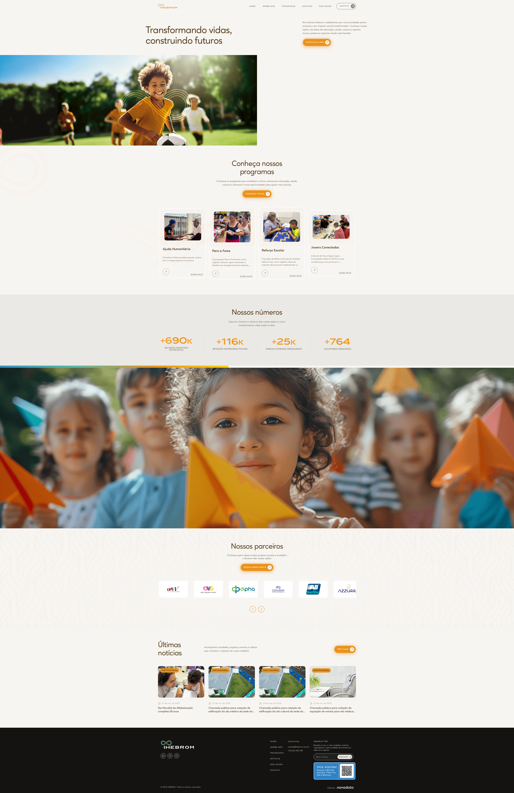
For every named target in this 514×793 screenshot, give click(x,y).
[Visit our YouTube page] (176, 755)
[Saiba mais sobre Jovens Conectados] (314, 270)
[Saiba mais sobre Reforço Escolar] (265, 273)
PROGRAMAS (277, 753)
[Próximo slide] (261, 609)
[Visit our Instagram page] (170, 755)
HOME (273, 741)
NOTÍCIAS (275, 758)
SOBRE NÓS (276, 747)
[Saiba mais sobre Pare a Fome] (215, 273)
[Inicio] (167, 6)
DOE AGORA (276, 764)
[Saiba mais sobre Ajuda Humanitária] (166, 272)
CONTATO (275, 770)
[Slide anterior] (253, 609)
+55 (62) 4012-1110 (295, 751)
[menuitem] (252, 6)
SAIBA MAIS (196, 274)
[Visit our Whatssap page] (163, 755)
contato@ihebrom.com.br (298, 747)
